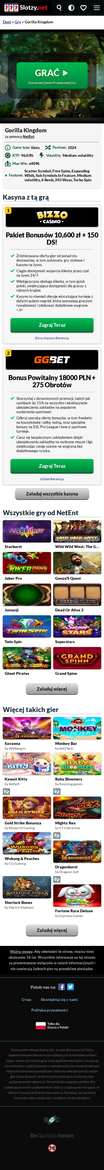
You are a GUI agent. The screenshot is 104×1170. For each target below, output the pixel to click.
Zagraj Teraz (52, 325)
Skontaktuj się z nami (59, 999)
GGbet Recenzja (52, 479)
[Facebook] (61, 987)
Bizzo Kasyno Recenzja (52, 338)
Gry (18, 21)
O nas (26, 999)
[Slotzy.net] (26, 7)
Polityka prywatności (49, 1010)
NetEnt (28, 136)
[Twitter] (70, 987)
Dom (7, 21)
